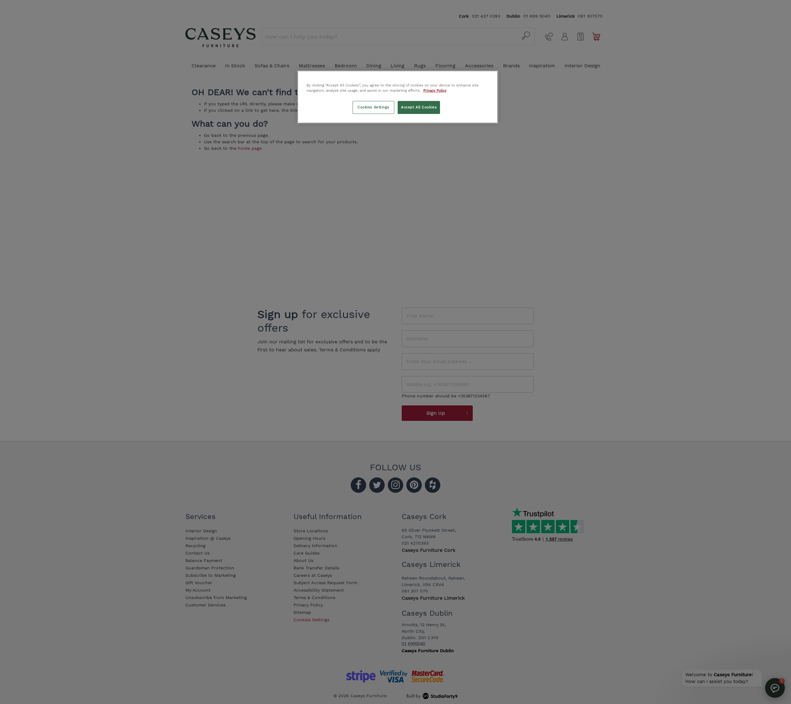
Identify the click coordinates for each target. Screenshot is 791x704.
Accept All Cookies (419, 107)
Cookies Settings (373, 107)
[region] (397, 97)
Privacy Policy (434, 90)
